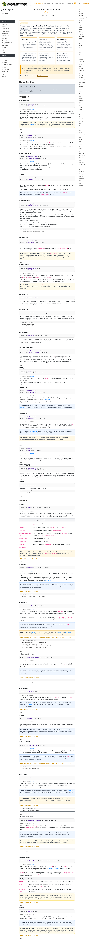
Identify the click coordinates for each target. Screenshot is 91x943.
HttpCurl (81, 75)
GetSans (4, 67)
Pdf (79, 111)
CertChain (81, 27)
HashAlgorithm (5, 35)
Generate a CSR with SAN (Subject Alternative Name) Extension (37, 645)
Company (4, 26)
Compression (82, 36)
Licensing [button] (46, 3)
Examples (4, 18)
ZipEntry (81, 185)
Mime (80, 103)
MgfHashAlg (5, 45)
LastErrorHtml (5, 36)
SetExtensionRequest (7, 73)
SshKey (80, 148)
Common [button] (69, 3)
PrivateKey (81, 118)
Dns (79, 48)
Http (80, 73)
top (21, 129)
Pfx (79, 114)
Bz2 (79, 22)
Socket (80, 143)
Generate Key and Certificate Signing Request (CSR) (34, 642)
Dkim (80, 47)
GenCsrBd (4, 60)
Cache (80, 24)
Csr (79, 40)
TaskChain (81, 162)
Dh (79, 43)
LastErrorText (5, 38)
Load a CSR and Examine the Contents (31, 810)
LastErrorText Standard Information (30, 325)
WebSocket (81, 171)
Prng (80, 119)
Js (79, 84)
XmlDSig (81, 176)
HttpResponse (82, 79)
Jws (80, 91)
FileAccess (81, 61)
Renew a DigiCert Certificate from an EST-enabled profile (35, 596)
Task (80, 160)
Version (3, 52)
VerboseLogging (6, 50)
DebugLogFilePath (6, 31)
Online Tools (58, 3)
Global (80, 64)
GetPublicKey (5, 66)
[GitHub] (77, 3)
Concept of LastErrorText (28, 324)
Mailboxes (81, 96)
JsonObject (81, 88)
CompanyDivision (6, 28)
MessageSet (81, 100)
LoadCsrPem (5, 71)
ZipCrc (80, 183)
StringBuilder (82, 155)
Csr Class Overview (42, 76)
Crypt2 (80, 38)
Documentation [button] (37, 3)
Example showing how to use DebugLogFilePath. (33, 231)
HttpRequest (82, 77)
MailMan (81, 98)
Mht (79, 102)
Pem (80, 112)
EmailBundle (81, 59)
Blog (52, 3)
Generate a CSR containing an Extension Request (33, 851)
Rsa (79, 125)
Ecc (79, 54)
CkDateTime (81, 33)
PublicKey (81, 121)
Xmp (80, 180)
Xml (79, 173)
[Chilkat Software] (16, 4)
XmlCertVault (82, 174)
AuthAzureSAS (82, 15)
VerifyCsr (4, 76)
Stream (80, 151)
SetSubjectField (5, 74)
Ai (79, 9)
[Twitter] (79, 3)
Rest (80, 123)
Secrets (80, 132)
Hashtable (81, 68)
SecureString (82, 134)
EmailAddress (5, 33)
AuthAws (81, 13)
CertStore (81, 29)
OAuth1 (80, 107)
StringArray (81, 153)
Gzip (80, 66)
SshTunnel (81, 150)
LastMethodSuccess (7, 42)
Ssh (79, 146)
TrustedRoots (82, 164)
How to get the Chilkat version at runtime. (32, 492)
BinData (80, 20)
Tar (79, 159)
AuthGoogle (81, 18)
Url (79, 169)
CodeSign (81, 34)
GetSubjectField (5, 69)
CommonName (5, 24)
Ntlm (80, 105)
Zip (79, 182)
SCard (80, 127)
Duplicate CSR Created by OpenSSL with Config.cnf (34, 647)
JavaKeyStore (82, 82)
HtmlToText (81, 70)
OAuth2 (80, 109)
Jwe (80, 89)
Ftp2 (80, 63)
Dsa (79, 50)
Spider (80, 144)
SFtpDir (80, 139)
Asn (79, 11)
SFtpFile (80, 141)
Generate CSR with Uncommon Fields (31, 768)
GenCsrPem (4, 62)
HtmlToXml (81, 72)
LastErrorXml (5, 40)
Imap (80, 80)
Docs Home (5, 13)
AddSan (4, 59)
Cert (80, 25)
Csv (79, 41)
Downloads (86, 3)
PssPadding (4, 47)
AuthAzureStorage (83, 17)
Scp (80, 130)
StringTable (81, 157)
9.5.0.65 (32, 109)
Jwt (79, 93)
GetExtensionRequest (7, 64)
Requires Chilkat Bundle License (46, 18)
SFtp (80, 137)
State (3, 49)
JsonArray (81, 86)
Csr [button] (63, 3)
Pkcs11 (80, 116)
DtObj (80, 52)
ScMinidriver (81, 128)
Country (4, 30)
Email (80, 57)
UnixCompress (82, 166)
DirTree (80, 45)
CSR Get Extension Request (28, 682)
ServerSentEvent (83, 135)
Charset (80, 31)
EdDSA (80, 56)
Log (79, 95)
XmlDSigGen (81, 178)
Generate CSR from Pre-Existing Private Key (32, 644)
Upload (80, 167)
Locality (3, 44)
